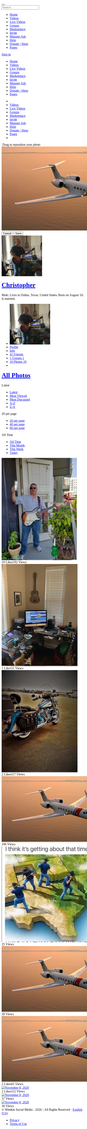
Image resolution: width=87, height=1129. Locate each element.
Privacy (14, 1120)
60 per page (17, 428)
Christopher (18, 285)
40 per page (17, 424)
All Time (15, 441)
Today (14, 452)
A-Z (12, 403)
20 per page (17, 420)
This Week (16, 449)
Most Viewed (18, 396)
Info (12, 350)
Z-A (12, 407)
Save (18, 233)
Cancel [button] (7, 233)
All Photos (16, 375)
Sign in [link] (6, 54)
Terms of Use (18, 1124)
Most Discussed (20, 399)
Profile (14, 347)
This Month (17, 445)
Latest (13, 392)
